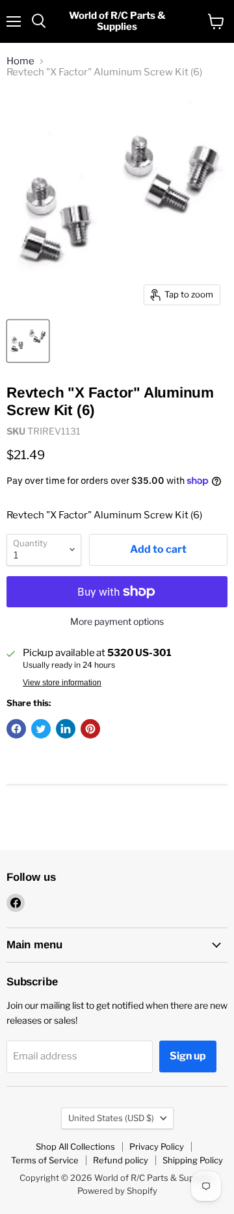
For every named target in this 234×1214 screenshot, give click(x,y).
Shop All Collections (75, 1146)
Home (20, 61)
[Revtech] (28, 341)
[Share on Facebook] (16, 729)
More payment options (117, 621)
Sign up (188, 1056)
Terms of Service (45, 1160)
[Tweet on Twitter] (41, 729)
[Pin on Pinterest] (90, 729)
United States (111, 1118)
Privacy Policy (156, 1146)
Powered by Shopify (117, 1190)
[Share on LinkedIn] (65, 729)
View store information (62, 682)
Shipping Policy (192, 1160)
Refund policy (120, 1160)
